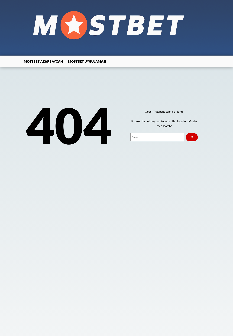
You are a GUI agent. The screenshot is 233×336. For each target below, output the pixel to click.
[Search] (192, 137)
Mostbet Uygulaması (87, 61)
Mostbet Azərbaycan (43, 61)
